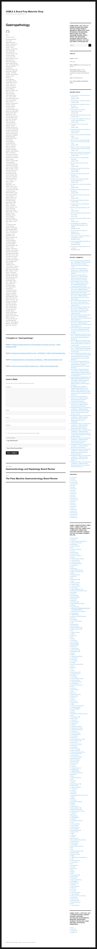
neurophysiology (9, 314)
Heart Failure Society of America (78, 811)
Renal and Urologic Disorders (77, 678)
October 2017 (74, 516)
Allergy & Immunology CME (12, 111)
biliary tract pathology (76, 750)
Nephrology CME (9, 229)
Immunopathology (10, 79)
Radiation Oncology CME (76, 809)
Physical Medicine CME (76, 740)
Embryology (12, 61)
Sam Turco (73, 867)
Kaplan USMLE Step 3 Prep (77, 570)
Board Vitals (12, 50)
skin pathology (11, 65)
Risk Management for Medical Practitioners (80, 200)
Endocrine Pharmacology (11, 154)
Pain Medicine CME (10, 130)
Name (8, 410)
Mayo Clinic (13, 199)
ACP (14, 298)
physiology (11, 168)
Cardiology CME (74, 899)
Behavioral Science (75, 838)
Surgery (10, 96)
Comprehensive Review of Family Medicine (80, 204)
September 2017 (74, 517)
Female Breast (9, 280)
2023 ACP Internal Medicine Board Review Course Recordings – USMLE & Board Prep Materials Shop (80, 370)
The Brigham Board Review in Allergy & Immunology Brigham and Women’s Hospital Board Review (80, 358)
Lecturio (11, 315)
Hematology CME (75, 761)
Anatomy (8, 144)
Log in (72, 927)
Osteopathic (14, 294)
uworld (11, 167)
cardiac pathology (10, 162)
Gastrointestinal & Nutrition (77, 685)
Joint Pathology (74, 565)
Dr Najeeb (11, 271)
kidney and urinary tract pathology (78, 895)
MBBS (7, 269)
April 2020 (73, 496)
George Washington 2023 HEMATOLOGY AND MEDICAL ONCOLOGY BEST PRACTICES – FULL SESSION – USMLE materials (81, 378)
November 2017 (74, 514)
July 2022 (73, 490)
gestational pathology (10, 240)
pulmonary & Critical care (76, 542)
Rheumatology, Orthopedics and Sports (79, 713)
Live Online (13, 66)
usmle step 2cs (12, 120)
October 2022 (74, 488)
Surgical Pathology (75, 721)
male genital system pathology (77, 705)
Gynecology (15, 128)
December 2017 (74, 512)
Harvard (12, 317)
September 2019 (74, 500)
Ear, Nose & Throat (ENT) (76, 753)
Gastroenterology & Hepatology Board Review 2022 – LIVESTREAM (79, 420)
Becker (7, 210)
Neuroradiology (15, 157)
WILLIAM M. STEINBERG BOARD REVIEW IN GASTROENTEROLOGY (12, 136)
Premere (8, 318)
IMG (10, 119)
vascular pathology (75, 905)
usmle (7, 304)
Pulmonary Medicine (10, 117)
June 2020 (73, 495)
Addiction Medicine (10, 192)
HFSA (12, 170)
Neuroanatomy (9, 165)
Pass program (73, 800)
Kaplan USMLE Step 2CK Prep (77, 603)
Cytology (14, 173)
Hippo (10, 219)
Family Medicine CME (76, 672)
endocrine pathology (10, 122)
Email (8, 417)
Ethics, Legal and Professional (77, 571)
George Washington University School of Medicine (11, 215)
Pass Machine (74, 675)
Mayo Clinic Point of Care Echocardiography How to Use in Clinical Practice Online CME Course (80, 141)
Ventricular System (10, 108)
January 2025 (74, 477)
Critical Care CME (13, 194)
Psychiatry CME (13, 237)
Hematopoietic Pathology (76, 726)
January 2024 (74, 480)
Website (8, 425)
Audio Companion (13, 304)
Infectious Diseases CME (11, 175)
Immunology (8, 287)
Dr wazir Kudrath (74, 825)
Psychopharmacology (10, 200)
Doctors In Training (10, 53)
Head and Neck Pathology (76, 621)
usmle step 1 (11, 92)
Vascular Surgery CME (11, 112)
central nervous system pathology (78, 611)
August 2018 (73, 506)
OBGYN (7, 44)
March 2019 (73, 504)
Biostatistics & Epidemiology (77, 664)
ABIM (7, 203)
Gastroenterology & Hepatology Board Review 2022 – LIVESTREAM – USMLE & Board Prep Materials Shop (38, 353)
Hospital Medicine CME (76, 784)
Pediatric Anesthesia (10, 218)
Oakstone (8, 322)
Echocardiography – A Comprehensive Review (80, 100)
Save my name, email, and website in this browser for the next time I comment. (24, 433)
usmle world (73, 688)
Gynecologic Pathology (11, 291)
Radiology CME (74, 832)
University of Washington (76, 744)
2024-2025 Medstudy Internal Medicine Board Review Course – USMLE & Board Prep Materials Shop (80, 289)
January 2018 (74, 511)
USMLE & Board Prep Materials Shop (24, 11)
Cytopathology (14, 49)
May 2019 (73, 503)
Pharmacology (9, 173)
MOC (10, 210)
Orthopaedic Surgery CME (11, 69)
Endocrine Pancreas (10, 93)
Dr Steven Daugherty (75, 546)
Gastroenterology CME (11, 320)
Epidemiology (13, 149)
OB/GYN (12, 275)
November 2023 (74, 482)
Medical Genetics (75, 806)
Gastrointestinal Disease (76, 777)
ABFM (15, 229)
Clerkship (8, 227)
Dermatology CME (75, 602)
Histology (11, 197)
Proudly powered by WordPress (29, 942)
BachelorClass (15, 109)
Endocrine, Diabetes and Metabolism (79, 541)
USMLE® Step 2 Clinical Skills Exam (79, 857)
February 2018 (74, 509)
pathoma (10, 221)
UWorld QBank (13, 312)
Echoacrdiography (10, 141)
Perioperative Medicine (11, 242)
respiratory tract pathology (76, 656)
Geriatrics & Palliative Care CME (78, 739)
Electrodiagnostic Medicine (77, 820)
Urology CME (9, 82)
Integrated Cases (74, 731)
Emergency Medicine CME (12, 245)
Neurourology (9, 243)
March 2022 (73, 492)
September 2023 (74, 484)
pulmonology (8, 285)
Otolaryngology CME (75, 651)
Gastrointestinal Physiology (12, 189)
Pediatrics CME (9, 186)
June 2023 (73, 487)
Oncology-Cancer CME (76, 555)
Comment (9, 387)
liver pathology (9, 156)
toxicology (11, 181)
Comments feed (74, 930)
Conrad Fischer (9, 128)
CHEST (14, 96)
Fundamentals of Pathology (77, 729)
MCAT (10, 255)
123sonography (9, 81)
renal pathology (74, 657)
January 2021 (74, 493)
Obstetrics (8, 160)
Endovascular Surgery (75, 892)
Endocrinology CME (75, 649)
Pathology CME (14, 160)
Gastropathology (82, 406)
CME (10, 269)
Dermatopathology (10, 39)
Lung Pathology (9, 180)
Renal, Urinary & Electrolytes (77, 846)
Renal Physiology (10, 226)
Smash (14, 81)
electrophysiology (9, 259)
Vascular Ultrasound (75, 560)
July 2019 (73, 501)
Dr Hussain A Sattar (75, 827)
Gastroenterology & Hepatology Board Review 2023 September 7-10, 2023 (80, 265)
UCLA (7, 306)
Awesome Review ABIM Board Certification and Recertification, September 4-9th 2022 (80, 284)
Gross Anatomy (9, 266)
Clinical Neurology (12, 307)
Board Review (15, 251)
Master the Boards (10, 58)
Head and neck (14, 127)
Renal (7, 219)
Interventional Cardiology (76, 756)
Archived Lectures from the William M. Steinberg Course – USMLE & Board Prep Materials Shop (34, 366)
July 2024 (73, 479)
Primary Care (9, 57)
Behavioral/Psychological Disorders (78, 839)
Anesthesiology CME (10, 143)
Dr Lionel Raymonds (75, 860)
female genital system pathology (78, 752)
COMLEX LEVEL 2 (10, 239)
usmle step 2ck (12, 152)
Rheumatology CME (10, 52)
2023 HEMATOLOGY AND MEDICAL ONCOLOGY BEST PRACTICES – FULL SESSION (79, 225)
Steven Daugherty (10, 159)
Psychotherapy (14, 227)
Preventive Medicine (10, 195)
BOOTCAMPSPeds (10, 296)
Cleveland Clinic (9, 68)
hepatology (12, 208)
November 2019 (74, 498)
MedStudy (12, 89)
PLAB (14, 57)
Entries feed (73, 929)
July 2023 (73, 485)
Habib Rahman (74, 897)
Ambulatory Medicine (10, 279)
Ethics (7, 231)
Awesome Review (74, 865)
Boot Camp (73, 889)
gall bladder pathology (76, 707)
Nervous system (14, 133)
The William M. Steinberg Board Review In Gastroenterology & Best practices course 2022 (80, 412)
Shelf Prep (14, 325)
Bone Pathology (74, 544)
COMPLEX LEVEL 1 (10, 264)
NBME (13, 243)
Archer (7, 50)
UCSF (10, 41)
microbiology (8, 109)
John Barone (8, 98)
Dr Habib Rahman (75, 817)
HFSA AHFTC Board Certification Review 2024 (81, 115)
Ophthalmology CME (10, 42)
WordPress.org (74, 932)
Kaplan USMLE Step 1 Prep (77, 589)
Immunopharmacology (11, 224)
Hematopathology (9, 253)
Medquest (8, 151)
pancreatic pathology (10, 191)
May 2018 (73, 508)
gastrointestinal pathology (11, 164)
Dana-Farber (73, 646)
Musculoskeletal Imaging (76, 563)
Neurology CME (74, 876)
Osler (14, 184)
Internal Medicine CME (11, 202)
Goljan (7, 247)
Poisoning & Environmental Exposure (79, 590)
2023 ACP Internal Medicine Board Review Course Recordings (80, 331)
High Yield (15, 318)
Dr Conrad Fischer (75, 755)
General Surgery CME (75, 717)
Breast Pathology (74, 538)
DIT (9, 317)
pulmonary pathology (75, 562)
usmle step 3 (9, 176)
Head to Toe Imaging (75, 748)
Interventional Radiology (76, 879)
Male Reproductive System (77, 728)
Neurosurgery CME (13, 277)
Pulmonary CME (9, 263)
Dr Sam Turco (74, 640)
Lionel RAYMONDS (75, 709)
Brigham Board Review (76, 758)
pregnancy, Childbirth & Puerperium (78, 616)
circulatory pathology (75, 586)
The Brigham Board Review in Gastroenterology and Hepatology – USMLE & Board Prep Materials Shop (36, 359)
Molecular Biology (75, 828)
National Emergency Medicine (77, 558)
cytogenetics (8, 234)
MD (11, 318)
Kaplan (13, 285)
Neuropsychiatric (13, 261)
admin (7, 35)
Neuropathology (9, 140)
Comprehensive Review (11, 290)
